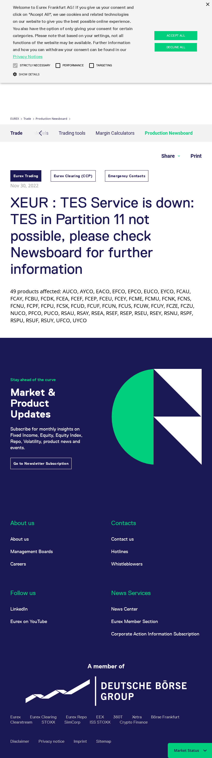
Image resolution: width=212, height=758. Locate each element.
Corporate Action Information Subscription (155, 634)
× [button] (207, 4)
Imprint (81, 741)
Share (168, 156)
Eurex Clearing (44, 716)
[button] (15, 65)
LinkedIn (19, 609)
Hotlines (119, 551)
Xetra (137, 716)
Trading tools (72, 133)
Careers (18, 564)
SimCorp (72, 722)
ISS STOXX (100, 722)
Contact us (122, 539)
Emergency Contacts (126, 176)
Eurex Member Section (134, 621)
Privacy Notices (28, 56)
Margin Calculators (115, 133)
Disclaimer (20, 741)
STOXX (49, 722)
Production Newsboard (51, 118)
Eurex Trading (25, 176)
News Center (124, 609)
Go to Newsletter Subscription (41, 463)
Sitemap (103, 741)
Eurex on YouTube (28, 621)
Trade (27, 118)
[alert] (106, 41)
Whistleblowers (126, 564)
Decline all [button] (175, 47)
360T (118, 716)
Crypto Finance (134, 722)
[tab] (25, 176)
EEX (100, 716)
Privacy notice (52, 741)
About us (19, 539)
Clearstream (21, 722)
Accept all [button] (176, 35)
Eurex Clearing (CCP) (73, 176)
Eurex (14, 118)
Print (196, 156)
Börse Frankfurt (165, 716)
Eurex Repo (77, 716)
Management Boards (31, 551)
